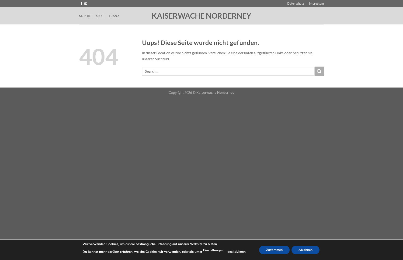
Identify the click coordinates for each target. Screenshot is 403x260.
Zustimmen (274, 250)
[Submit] (319, 71)
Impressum (316, 3)
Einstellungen (213, 250)
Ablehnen (306, 250)
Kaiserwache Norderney (201, 16)
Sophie (85, 16)
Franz (114, 16)
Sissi (100, 16)
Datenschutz (295, 3)
